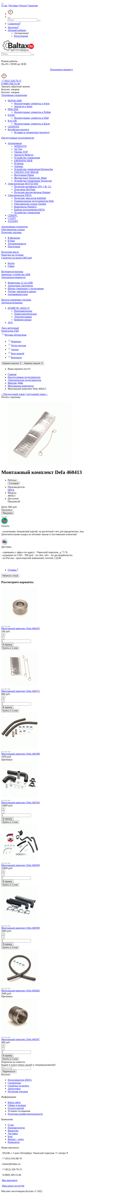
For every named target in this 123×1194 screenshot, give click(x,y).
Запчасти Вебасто (23, 154)
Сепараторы (14, 1082)
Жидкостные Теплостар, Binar (30, 178)
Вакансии (13, 1130)
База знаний (17, 353)
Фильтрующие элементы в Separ (31, 103)
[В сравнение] (5, 516)
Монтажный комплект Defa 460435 (20, 628)
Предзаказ (8, 513)
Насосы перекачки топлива (16, 299)
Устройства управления (27, 157)
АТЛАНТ (13, 221)
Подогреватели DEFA (20, 1080)
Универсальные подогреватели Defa (34, 201)
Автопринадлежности (13, 277)
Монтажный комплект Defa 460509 (20, 928)
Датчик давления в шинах (22, 291)
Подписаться (9, 1071)
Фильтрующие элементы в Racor (32, 123)
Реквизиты (14, 1142)
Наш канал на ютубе (13, 1185)
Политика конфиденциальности (25, 1114)
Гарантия (33, 5)
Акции (15, 349)
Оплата (23, 5)
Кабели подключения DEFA (29, 209)
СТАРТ (12, 218)
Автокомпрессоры (18, 294)
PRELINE (13, 109)
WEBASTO (20, 146)
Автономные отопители (14, 226)
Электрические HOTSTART (23, 183)
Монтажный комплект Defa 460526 (20, 802)
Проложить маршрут (61, 69)
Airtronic (18, 166)
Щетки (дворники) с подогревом (26, 288)
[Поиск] (9, 17)
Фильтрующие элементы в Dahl (31, 118)
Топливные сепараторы (14, 95)
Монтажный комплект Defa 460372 (20, 691)
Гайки (11, 266)
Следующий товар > (36, 394)
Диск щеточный (10, 328)
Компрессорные (23, 319)
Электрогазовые (23, 316)
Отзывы (13, 570)
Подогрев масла (10, 252)
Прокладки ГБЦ (10, 330)
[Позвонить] (10, 14)
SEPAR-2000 (15, 100)
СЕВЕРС (13, 215)
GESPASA (13, 126)
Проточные (14, 246)
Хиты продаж (18, 345)
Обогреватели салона (13, 229)
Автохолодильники (12, 302)
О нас (4, 5)
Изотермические (23, 311)
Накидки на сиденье (12, 254)
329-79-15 (11, 80)
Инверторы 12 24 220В (20, 282)
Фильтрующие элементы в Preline (32, 112)
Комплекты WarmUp (25, 206)
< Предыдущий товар (13, 394)
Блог (10, 1136)
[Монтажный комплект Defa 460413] (40, 464)
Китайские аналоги (18, 129)
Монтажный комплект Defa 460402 (20, 990)
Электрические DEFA (20, 195)
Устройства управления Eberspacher (33, 169)
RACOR (12, 120)
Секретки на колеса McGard (16, 257)
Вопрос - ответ (16, 1139)
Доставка (13, 5)
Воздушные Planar (24, 175)
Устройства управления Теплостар (33, 180)
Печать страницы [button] (10, 397)
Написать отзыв (10, 575)
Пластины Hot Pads (24, 189)
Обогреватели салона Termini (30, 204)
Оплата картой (16, 1108)
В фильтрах (14, 237)
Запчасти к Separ (23, 106)
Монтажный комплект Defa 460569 (20, 865)
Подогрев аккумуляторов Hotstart (32, 192)
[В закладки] (2, 516)
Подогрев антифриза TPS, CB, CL (32, 186)
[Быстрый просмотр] (9, 626)
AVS (10, 322)
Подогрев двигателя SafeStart (30, 198)
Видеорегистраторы (12, 271)
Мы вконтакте (9, 1180)
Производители (16, 1127)
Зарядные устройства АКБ (15, 274)
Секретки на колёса (18, 1085)
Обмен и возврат (17, 1105)
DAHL (11, 115)
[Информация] (2, 3)
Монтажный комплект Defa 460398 (20, 753)
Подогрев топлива (11, 232)
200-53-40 (10, 83)
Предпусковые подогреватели (17, 137)
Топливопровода (17, 243)
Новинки (16, 341)
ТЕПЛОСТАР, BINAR (26, 172)
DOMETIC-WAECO (19, 308)
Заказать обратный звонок (15, 86)
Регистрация (21, 36)
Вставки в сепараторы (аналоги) (31, 132)
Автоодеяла (14, 1088)
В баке (11, 240)
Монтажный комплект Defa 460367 (20, 1039)
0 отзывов (14, 483)
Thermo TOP (21, 152)
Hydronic (19, 163)
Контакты (16, 357)
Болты (11, 263)
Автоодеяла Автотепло (20, 285)
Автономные (15, 143)
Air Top (18, 149)
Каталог (10, 92)
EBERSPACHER (23, 160)
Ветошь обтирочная (15, 334)
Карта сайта (14, 1102)
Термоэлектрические (25, 313)
